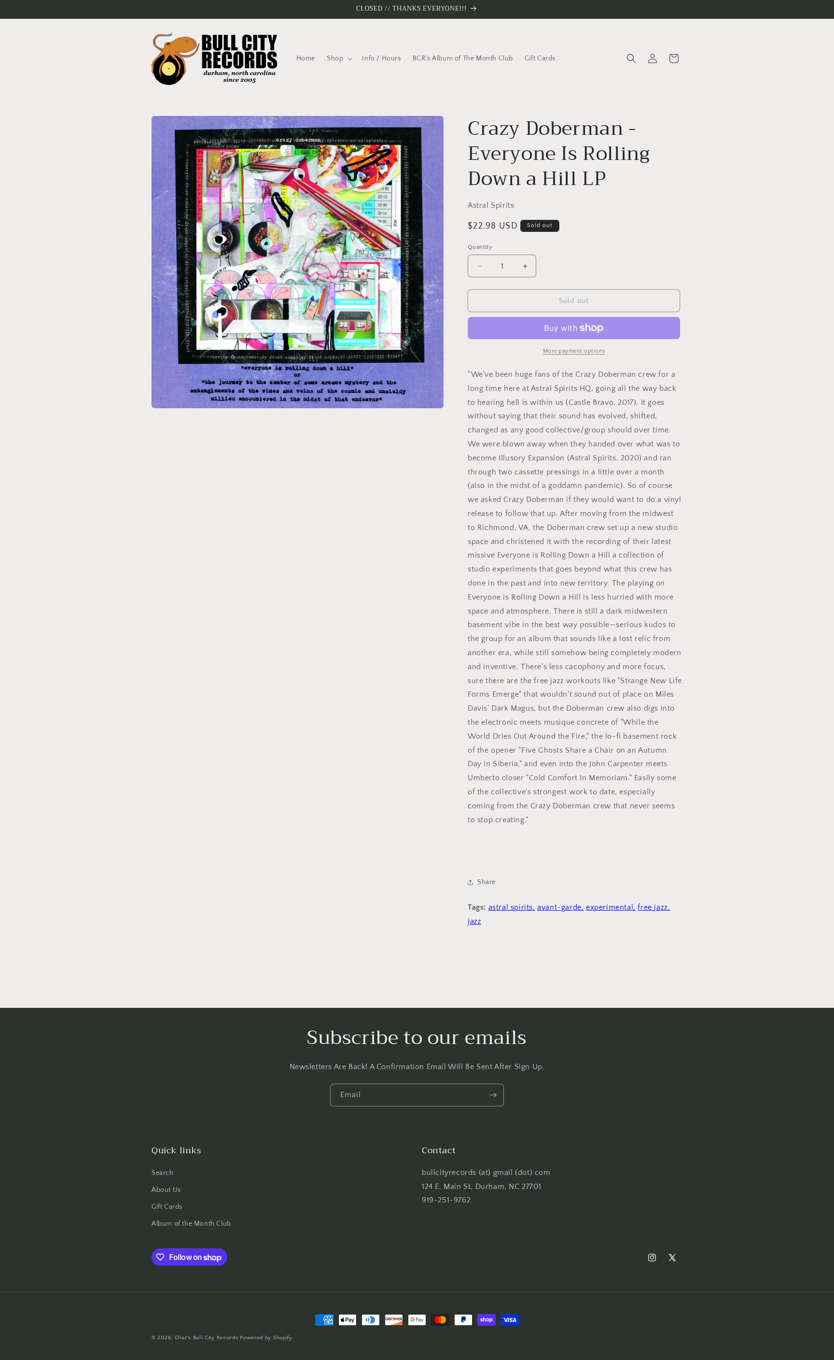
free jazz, (654, 907)
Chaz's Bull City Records (206, 1338)
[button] (338, 58)
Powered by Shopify (266, 1338)
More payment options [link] (574, 351)
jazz (474, 921)
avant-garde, (560, 907)
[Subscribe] (492, 1095)
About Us (166, 1190)
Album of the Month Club (191, 1224)
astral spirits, (511, 907)
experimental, (611, 907)
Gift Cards (167, 1207)
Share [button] (486, 882)
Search (163, 1173)
